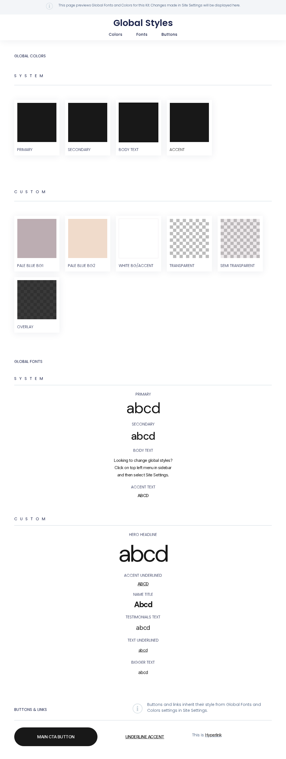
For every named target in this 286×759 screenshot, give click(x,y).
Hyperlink (213, 734)
